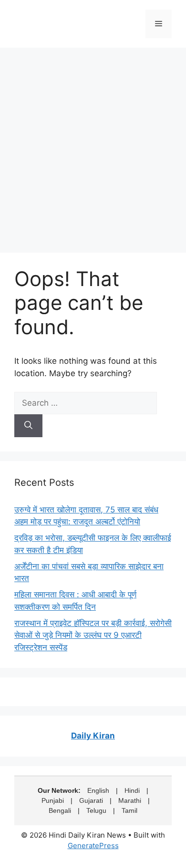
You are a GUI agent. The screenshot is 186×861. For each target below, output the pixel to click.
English (98, 790)
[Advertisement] (93, 145)
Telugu (96, 810)
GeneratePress (93, 845)
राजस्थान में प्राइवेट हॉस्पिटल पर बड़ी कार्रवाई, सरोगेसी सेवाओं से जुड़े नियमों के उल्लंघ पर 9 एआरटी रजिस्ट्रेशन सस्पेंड (93, 635)
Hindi (132, 790)
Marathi (129, 800)
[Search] (28, 425)
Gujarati (91, 800)
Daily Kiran (93, 735)
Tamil (129, 810)
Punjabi (52, 800)
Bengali (60, 810)
